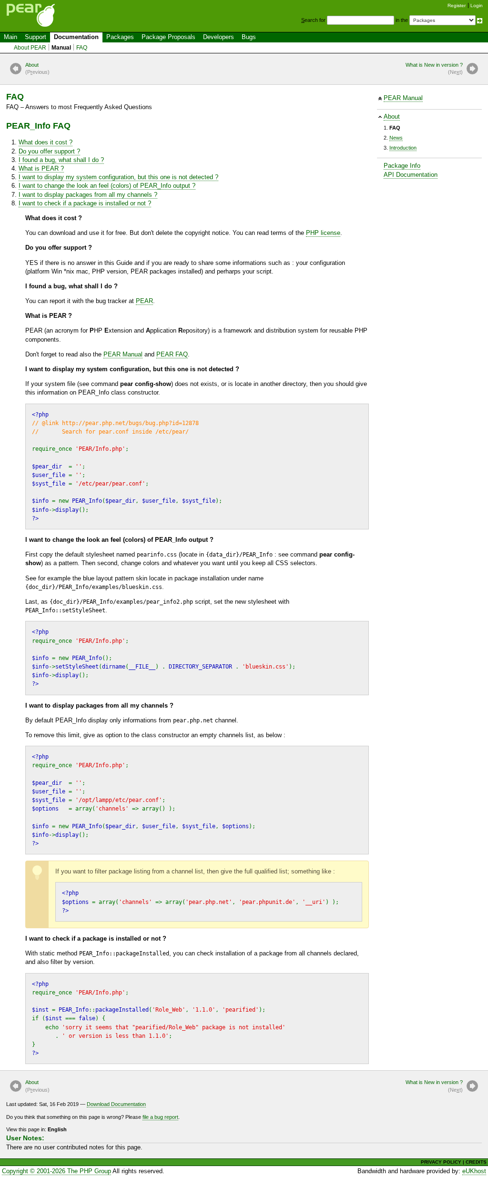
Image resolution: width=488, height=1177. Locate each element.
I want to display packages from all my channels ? (88, 194)
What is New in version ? (434, 68)
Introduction (403, 148)
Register (456, 5)
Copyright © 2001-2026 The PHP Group (56, 1171)
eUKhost (474, 1171)
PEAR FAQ (172, 354)
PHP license (323, 232)
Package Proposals (168, 37)
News (396, 138)
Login (476, 5)
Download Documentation (116, 1104)
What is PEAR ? (41, 168)
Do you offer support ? (49, 151)
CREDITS (476, 1162)
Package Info (402, 165)
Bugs (249, 37)
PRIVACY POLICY (441, 1162)
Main (10, 37)
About (37, 68)
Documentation (76, 37)
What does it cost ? (45, 142)
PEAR (144, 300)
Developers (218, 37)
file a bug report (160, 1117)
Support (35, 37)
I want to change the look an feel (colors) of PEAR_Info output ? (107, 185)
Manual (61, 47)
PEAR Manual (403, 97)
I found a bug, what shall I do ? (61, 159)
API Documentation (410, 174)
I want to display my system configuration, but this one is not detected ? (118, 177)
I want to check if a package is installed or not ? (85, 203)
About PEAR (30, 47)
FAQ (81, 47)
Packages (120, 37)
